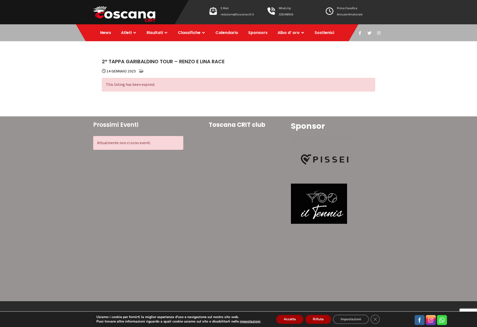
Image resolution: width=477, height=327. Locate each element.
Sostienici (324, 32)
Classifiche (189, 32)
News (105, 32)
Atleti (126, 32)
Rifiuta (318, 319)
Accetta (290, 319)
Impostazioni (351, 319)
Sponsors (258, 32)
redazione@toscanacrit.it (237, 14)
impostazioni (250, 321)
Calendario (226, 32)
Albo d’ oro (289, 32)
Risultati (155, 32)
